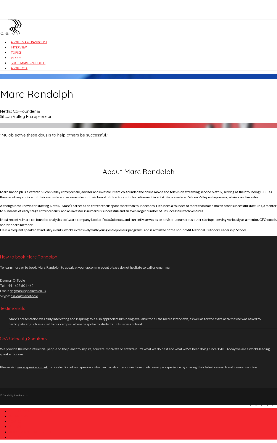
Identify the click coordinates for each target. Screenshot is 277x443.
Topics (15, 421)
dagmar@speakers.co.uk (28, 291)
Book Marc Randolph (30, 432)
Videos (15, 426)
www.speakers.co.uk (32, 367)
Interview (19, 416)
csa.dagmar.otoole (24, 296)
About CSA (19, 437)
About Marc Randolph (31, 411)
